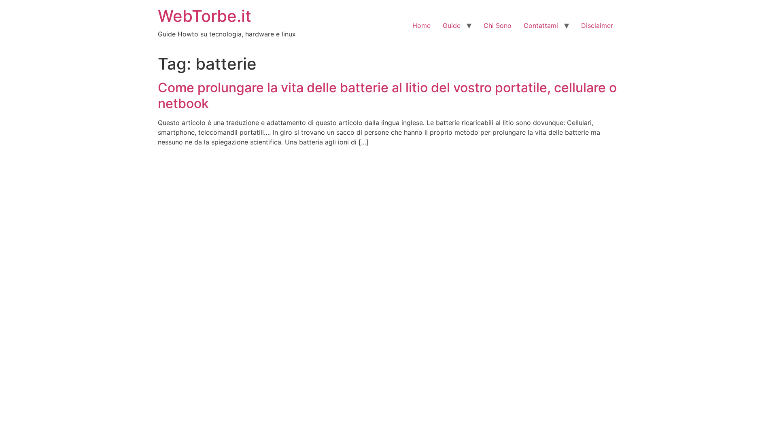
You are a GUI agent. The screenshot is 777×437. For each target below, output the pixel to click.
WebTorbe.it (204, 16)
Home (421, 25)
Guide (452, 25)
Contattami (541, 25)
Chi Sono (498, 25)
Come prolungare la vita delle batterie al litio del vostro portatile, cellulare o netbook (387, 95)
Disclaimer (597, 25)
